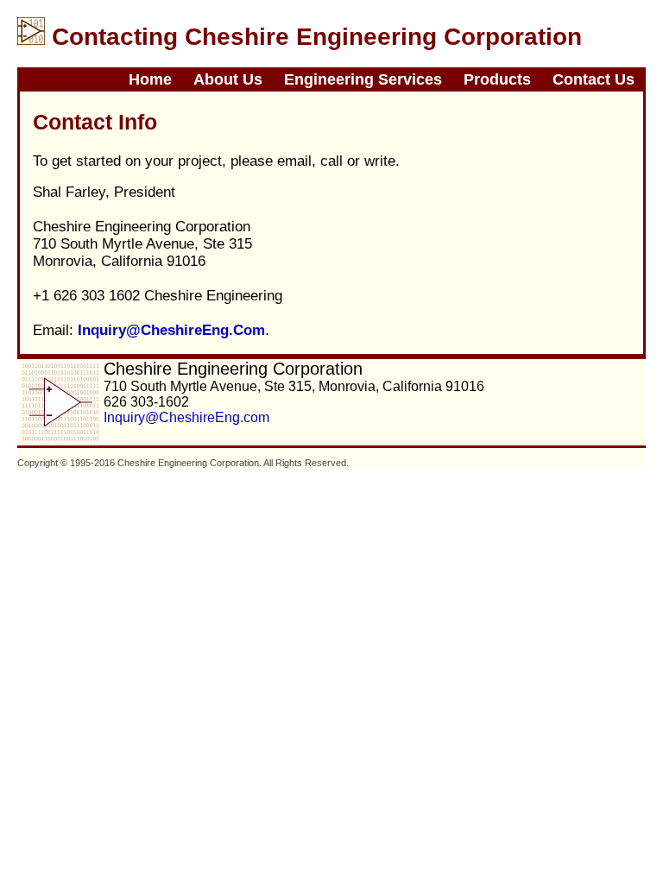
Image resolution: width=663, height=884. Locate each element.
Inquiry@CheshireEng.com (186, 417)
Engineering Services (363, 79)
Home (150, 79)
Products (497, 79)
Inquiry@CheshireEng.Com (171, 330)
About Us (227, 79)
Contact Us (593, 79)
